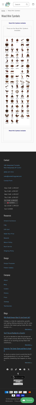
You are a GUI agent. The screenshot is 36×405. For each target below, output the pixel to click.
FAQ (5, 225)
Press (5, 297)
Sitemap (6, 302)
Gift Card (7, 229)
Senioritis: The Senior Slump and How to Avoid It (17, 349)
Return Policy (8, 242)
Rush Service (8, 246)
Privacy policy (18, 401)
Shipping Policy (9, 251)
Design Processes (9, 263)
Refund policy (9, 401)
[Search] (27, 4)
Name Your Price (9, 234)
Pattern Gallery (8, 268)
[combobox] (21, 4)
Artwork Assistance (10, 221)
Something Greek (14, 399)
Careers (6, 289)
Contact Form (8, 180)
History (6, 293)
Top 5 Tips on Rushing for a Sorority (14, 333)
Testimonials (8, 306)
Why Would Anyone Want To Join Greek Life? (17, 317)
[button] (2, 4)
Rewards (6, 238)
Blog (5, 284)
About (6, 280)
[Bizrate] (33, 404)
